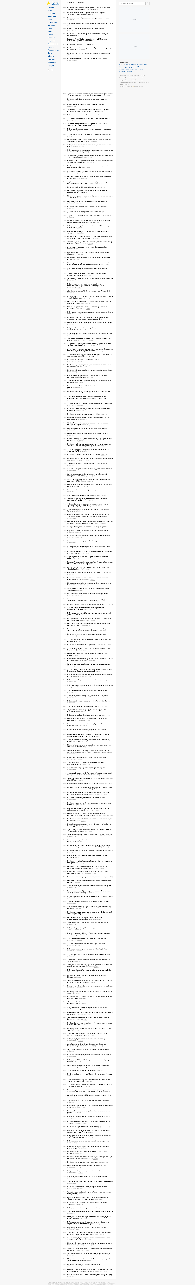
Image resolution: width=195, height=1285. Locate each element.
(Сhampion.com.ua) (101, 815)
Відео (50, 53)
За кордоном (53, 44)
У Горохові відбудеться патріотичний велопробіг (84, 1171)
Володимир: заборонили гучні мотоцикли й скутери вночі (87, 201)
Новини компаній (51, 66)
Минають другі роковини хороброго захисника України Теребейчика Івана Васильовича (86, 13)
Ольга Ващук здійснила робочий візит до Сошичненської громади (90, 896)
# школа (127, 69)
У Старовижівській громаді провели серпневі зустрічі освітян (88, 954)
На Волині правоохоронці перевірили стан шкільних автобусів (89, 1054)
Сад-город (52, 62)
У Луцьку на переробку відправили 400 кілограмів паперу (87, 690)
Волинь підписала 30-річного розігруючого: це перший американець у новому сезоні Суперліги (86, 814)
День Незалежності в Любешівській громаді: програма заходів (88, 1253)
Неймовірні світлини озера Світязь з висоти (82, 115)
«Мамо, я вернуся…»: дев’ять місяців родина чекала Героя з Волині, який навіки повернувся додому (88, 221)
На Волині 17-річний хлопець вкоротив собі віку (84, 414)
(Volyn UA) (70, 25)
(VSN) (97, 9)
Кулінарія (51, 59)
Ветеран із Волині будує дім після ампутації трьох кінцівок (87, 877)
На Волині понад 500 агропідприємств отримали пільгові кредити (90, 850)
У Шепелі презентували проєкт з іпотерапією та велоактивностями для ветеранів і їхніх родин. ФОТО (86, 285)
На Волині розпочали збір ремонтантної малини (84, 1162)
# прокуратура (132, 67)
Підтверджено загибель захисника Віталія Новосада (85, 104)
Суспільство (52, 22)
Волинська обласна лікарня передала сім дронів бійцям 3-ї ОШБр (90, 433)
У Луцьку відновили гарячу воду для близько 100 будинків (87, 696)
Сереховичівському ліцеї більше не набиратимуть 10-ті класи (88, 572)
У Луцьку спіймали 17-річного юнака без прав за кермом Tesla (88, 970)
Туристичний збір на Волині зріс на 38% (81, 1070)
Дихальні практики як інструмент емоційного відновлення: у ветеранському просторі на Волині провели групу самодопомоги (89, 751)
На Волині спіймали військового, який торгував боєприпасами (88, 535)
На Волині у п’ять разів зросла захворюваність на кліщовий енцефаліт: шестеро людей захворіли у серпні (88, 318)
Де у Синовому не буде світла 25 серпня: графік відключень (88, 1049)
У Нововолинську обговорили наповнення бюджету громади (88, 901)
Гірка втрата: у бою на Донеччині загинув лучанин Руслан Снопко (90, 986)
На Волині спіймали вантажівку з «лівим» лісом (83, 1264)
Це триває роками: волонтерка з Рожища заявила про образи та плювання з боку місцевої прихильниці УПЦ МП (89, 846)
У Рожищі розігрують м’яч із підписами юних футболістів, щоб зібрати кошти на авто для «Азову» (88, 1223)
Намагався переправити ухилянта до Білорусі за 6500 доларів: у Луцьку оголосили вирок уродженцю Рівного (89, 629)
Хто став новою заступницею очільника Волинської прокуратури (89, 403)
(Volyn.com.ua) (71, 20)
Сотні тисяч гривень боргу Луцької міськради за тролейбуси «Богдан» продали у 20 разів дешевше (88, 1198)
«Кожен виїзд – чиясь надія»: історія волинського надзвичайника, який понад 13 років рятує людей (90, 140)
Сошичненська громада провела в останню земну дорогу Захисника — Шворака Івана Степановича (87, 599)
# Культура (133, 69)
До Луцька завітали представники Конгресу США (84, 212)
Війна (50, 10)
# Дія (145, 65)
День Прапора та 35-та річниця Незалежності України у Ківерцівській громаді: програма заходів (86, 1045)
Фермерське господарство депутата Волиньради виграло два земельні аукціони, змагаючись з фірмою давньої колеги (88, 515)
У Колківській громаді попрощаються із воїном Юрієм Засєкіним (89, 701)
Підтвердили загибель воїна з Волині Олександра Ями (86, 757)
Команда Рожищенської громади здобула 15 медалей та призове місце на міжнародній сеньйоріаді (90, 563)
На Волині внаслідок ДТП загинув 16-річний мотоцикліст (87, 1187)
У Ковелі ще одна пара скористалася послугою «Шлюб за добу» (89, 215)
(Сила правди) (79, 460)
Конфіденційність (124, 80)
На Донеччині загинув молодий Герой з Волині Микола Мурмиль (89, 1074)
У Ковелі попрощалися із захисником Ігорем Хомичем (86, 944)
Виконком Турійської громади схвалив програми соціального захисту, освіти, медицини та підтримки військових (88, 1090)
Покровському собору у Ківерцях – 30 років (82, 783)
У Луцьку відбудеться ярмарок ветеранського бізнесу (86, 1039)
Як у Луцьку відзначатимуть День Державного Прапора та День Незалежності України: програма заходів (89, 670)
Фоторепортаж (53, 50)
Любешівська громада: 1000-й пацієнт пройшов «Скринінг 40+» (89, 1095)
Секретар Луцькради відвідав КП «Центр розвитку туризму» (88, 541)
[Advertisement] (88, 77)
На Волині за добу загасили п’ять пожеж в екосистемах (86, 634)
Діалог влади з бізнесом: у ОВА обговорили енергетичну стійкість (90, 279)
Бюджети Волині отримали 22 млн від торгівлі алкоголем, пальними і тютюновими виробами (87, 867)
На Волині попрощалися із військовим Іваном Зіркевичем (87, 206)
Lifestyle (51, 56)
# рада (128, 65)
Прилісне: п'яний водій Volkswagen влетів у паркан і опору (87, 530)
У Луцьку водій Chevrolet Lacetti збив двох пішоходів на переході (90, 1211)
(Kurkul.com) (84, 1025)
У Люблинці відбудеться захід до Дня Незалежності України (88, 1100)
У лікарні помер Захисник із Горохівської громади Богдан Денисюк (90, 1181)
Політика (51, 13)
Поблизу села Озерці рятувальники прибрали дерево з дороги (89, 680)
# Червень (122, 71)
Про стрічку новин (139, 75)
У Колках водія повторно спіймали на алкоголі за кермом (87, 1176)
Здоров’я (51, 38)
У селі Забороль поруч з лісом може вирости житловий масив (88, 134)
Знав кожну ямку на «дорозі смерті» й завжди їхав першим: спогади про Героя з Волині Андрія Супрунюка (88, 110)
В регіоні (51, 70)
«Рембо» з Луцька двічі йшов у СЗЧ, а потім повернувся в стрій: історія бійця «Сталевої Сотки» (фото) (89, 1270)
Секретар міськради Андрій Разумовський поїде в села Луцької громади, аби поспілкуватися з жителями (89, 774)
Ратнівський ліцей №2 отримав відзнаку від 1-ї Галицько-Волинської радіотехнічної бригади (87, 40)
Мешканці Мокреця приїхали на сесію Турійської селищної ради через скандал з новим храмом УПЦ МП (89, 788)
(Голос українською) (82, 372)
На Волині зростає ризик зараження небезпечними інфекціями (89, 53)
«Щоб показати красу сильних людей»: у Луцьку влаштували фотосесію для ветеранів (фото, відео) (88, 182)
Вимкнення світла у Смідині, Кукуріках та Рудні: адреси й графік (89, 322)
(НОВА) (111, 877)
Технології (51, 25)
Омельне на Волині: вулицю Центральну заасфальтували (87, 490)
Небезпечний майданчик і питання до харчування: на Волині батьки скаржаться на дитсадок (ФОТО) (88, 735)
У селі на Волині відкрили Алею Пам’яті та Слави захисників (88, 118)
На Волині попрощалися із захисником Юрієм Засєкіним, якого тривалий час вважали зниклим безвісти (89, 8)
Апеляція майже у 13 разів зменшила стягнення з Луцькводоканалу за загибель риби (84, 918)
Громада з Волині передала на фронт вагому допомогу (86, 28)
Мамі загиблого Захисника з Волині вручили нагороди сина (87, 593)
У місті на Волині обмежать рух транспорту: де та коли (86, 938)
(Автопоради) (71, 1213)
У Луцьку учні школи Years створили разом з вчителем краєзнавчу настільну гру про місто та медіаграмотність (86, 397)
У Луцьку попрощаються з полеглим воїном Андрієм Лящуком (89, 885)
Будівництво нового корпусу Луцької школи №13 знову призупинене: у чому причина (86, 730)
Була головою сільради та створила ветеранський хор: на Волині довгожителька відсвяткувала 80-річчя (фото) (90, 522)
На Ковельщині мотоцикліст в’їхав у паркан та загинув (86, 798)
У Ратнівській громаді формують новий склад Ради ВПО (87, 463)
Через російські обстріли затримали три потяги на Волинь (87, 1165)
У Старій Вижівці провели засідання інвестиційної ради (86, 527)
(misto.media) (78, 270)
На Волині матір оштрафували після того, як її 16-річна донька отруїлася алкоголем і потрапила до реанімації (89, 445)
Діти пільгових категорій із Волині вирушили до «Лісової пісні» (88, 291)
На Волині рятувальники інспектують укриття (83, 359)
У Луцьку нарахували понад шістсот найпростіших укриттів (88, 1141)
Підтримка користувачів (126, 75)
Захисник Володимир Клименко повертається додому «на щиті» (89, 834)
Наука (50, 28)
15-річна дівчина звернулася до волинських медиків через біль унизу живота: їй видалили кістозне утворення (89, 263)
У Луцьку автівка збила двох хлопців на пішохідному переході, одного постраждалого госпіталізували (89, 1233)
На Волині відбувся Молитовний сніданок (81, 187)
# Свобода (129, 71)
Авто (50, 31)
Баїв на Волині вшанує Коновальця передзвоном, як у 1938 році (89, 1275)
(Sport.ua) (80, 173)
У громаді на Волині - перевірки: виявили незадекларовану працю (90, 23)
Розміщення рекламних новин (127, 82)
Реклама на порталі (143, 82)
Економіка (52, 16)
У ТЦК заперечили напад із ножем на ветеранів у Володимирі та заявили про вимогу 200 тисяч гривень (89, 355)
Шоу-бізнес (52, 41)
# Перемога (140, 67)
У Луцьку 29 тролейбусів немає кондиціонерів (83, 495)
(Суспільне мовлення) (94, 731)
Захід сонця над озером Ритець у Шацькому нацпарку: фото (88, 664)
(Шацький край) (72, 106)
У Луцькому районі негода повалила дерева (82, 706)
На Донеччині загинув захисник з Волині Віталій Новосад (87, 58)
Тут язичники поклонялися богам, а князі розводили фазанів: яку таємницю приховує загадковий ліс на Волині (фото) (90, 94)
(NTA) (81, 842)
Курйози (51, 47)
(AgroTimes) (104, 1162)
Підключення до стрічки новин (134, 78)
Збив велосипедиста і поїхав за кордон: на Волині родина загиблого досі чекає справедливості (87, 124)
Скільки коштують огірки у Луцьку (79, 44)
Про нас (121, 78)
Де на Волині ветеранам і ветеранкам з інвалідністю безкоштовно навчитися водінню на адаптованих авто (90, 350)
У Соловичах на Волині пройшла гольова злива (84, 715)
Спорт (50, 35)
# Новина (140, 69)
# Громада (122, 65)
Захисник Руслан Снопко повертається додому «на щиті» (87, 922)
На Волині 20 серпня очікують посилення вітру (83, 1127)
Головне (51, 7)
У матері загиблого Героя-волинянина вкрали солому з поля (88, 18)
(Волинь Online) (76, 131)
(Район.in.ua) (94, 14)
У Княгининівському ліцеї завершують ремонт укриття (86, 768)
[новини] (53, 3)
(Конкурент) (107, 95)
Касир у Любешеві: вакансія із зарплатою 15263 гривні (86, 604)
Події (50, 19)
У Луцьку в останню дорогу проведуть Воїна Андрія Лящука (88, 949)
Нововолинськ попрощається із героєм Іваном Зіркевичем (87, 1227)
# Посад (121, 69)
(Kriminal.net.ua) (72, 1188)
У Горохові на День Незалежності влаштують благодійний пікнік (89, 333)
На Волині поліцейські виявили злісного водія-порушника (87, 99)
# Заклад (133, 65)
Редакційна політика (137, 80)
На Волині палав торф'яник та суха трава (81, 644)
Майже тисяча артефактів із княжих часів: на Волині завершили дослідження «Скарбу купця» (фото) (89, 237)
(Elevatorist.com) (80, 410)
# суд (125, 67)
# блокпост (140, 65)
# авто (121, 67)
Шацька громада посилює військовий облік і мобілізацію (87, 428)
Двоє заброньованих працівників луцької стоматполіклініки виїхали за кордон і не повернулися (88, 1066)
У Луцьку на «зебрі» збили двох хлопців (81, 1208)
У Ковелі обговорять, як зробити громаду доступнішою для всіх (89, 469)
